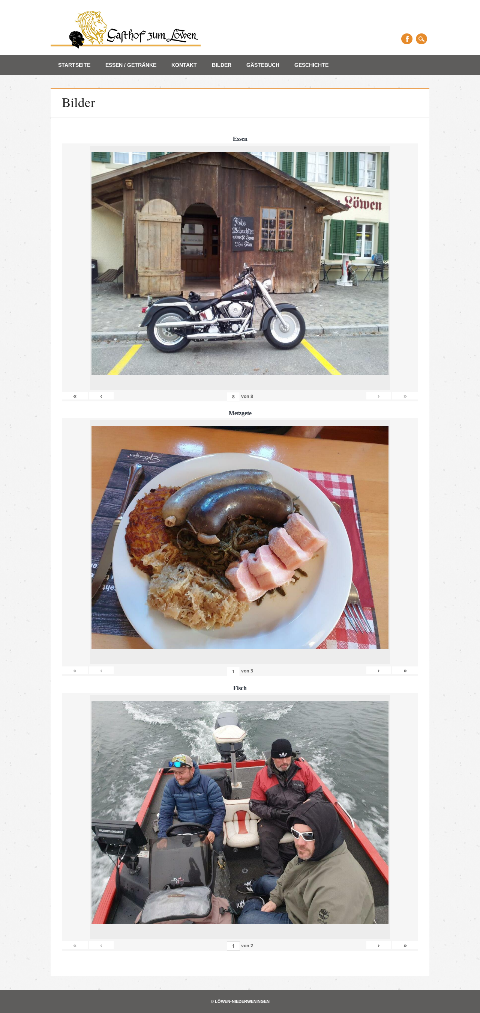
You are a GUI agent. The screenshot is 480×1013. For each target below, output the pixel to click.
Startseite (74, 65)
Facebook (406, 38)
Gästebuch (262, 65)
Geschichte (311, 65)
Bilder (221, 65)
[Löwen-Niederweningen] (126, 46)
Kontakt (184, 65)
